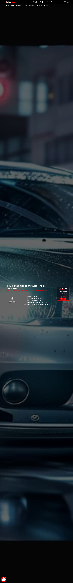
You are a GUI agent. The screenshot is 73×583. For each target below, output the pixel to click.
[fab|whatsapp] (65, 298)
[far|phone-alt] (61, 298)
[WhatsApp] (65, 2)
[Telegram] (68, 2)
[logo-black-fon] (10, 2)
